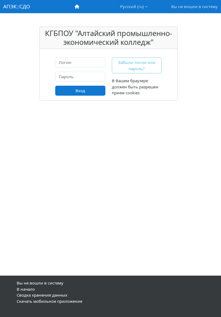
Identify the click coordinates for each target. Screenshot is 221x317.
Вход (80, 90)
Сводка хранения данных (42, 295)
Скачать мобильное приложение (49, 301)
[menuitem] (77, 6)
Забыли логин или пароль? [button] (137, 65)
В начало (26, 289)
